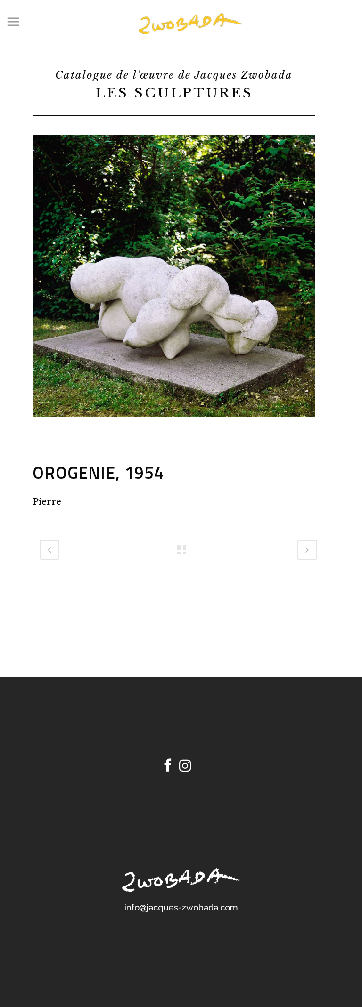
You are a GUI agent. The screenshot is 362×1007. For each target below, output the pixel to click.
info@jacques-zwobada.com (181, 907)
